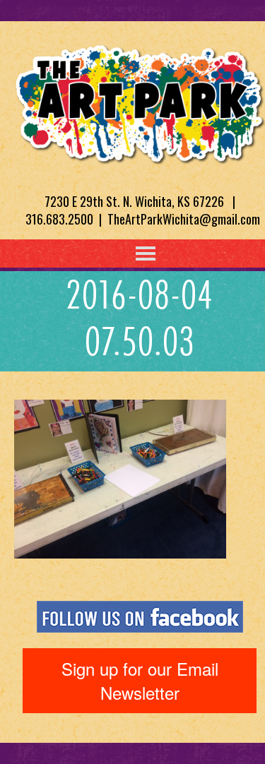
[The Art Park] (139, 101)
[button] (116, 253)
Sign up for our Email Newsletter (139, 680)
